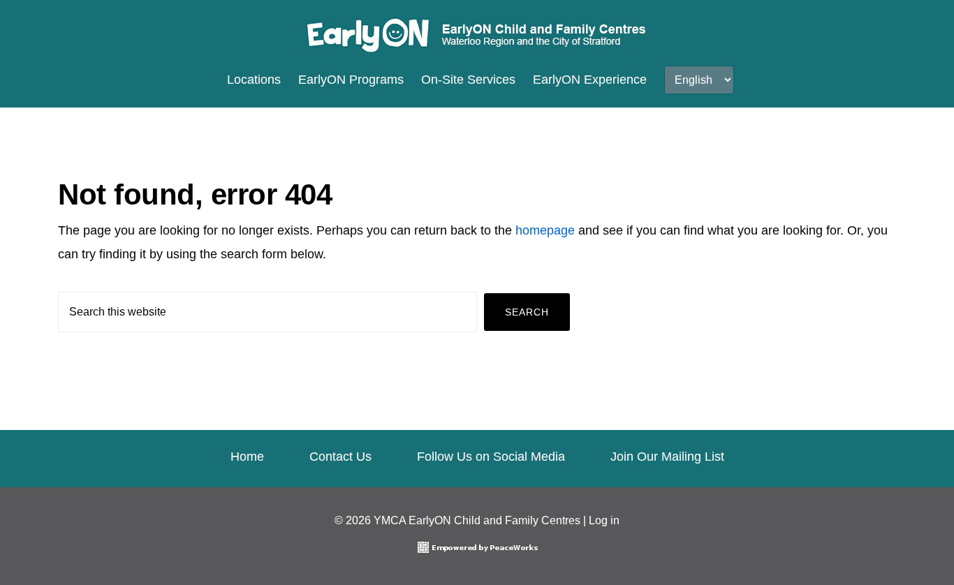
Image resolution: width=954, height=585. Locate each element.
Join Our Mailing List (667, 457)
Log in (604, 520)
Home (247, 457)
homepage (545, 230)
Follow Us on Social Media (491, 457)
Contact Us (340, 457)
